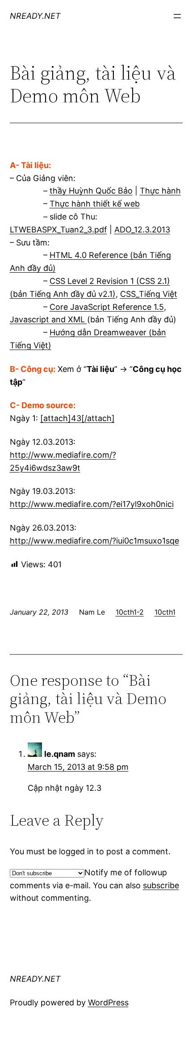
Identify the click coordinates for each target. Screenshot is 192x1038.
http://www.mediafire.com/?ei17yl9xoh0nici (92, 504)
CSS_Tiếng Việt (148, 294)
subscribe (161, 885)
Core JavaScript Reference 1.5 (107, 307)
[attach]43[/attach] (77, 418)
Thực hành (160, 190)
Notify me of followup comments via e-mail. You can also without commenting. (94, 885)
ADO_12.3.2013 (142, 229)
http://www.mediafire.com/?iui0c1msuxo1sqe (94, 540)
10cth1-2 (130, 612)
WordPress (108, 1002)
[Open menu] (177, 16)
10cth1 (164, 612)
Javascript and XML (48, 319)
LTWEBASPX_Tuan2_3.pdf (58, 229)
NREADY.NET (35, 16)
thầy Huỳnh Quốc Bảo (91, 190)
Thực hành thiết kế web (95, 203)
